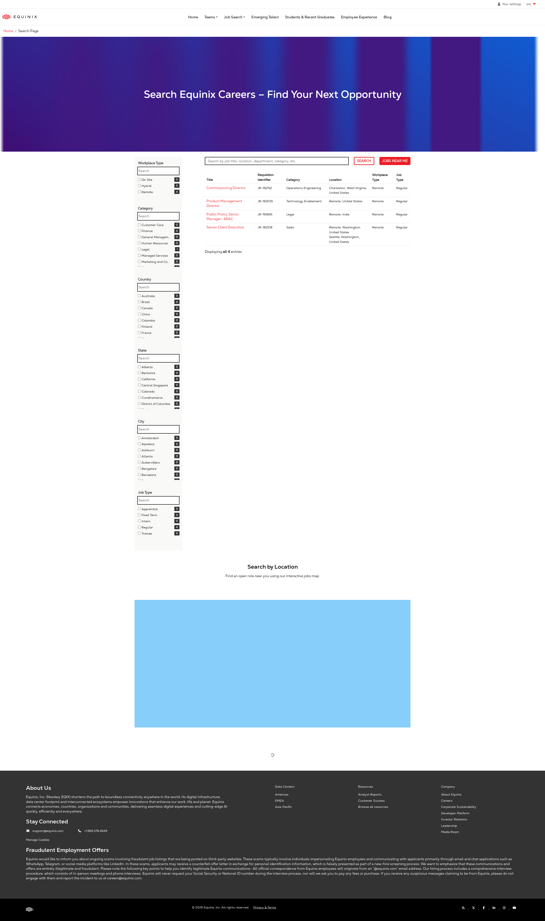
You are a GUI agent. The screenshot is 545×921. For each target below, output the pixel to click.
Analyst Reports (370, 794)
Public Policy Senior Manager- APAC (223, 216)
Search (364, 161)
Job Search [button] (233, 17)
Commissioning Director (226, 188)
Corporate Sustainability (458, 807)
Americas (281, 794)
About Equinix (451, 794)
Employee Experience (359, 17)
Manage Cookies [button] (37, 840)
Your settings (511, 4)
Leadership (449, 826)
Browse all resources (373, 807)
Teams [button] (209, 17)
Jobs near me (395, 161)
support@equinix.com (48, 831)
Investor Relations (454, 819)
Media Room (450, 832)
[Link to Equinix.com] (20, 16)
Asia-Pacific (283, 807)
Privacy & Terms (264, 907)
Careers (446, 801)
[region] (307, 213)
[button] (531, 4)
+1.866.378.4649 (95, 831)
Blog (388, 17)
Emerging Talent (265, 17)
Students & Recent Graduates (310, 17)
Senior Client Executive (225, 227)
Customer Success (371, 801)
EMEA (279, 801)
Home (193, 17)
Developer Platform (455, 813)
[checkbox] (139, 179)
